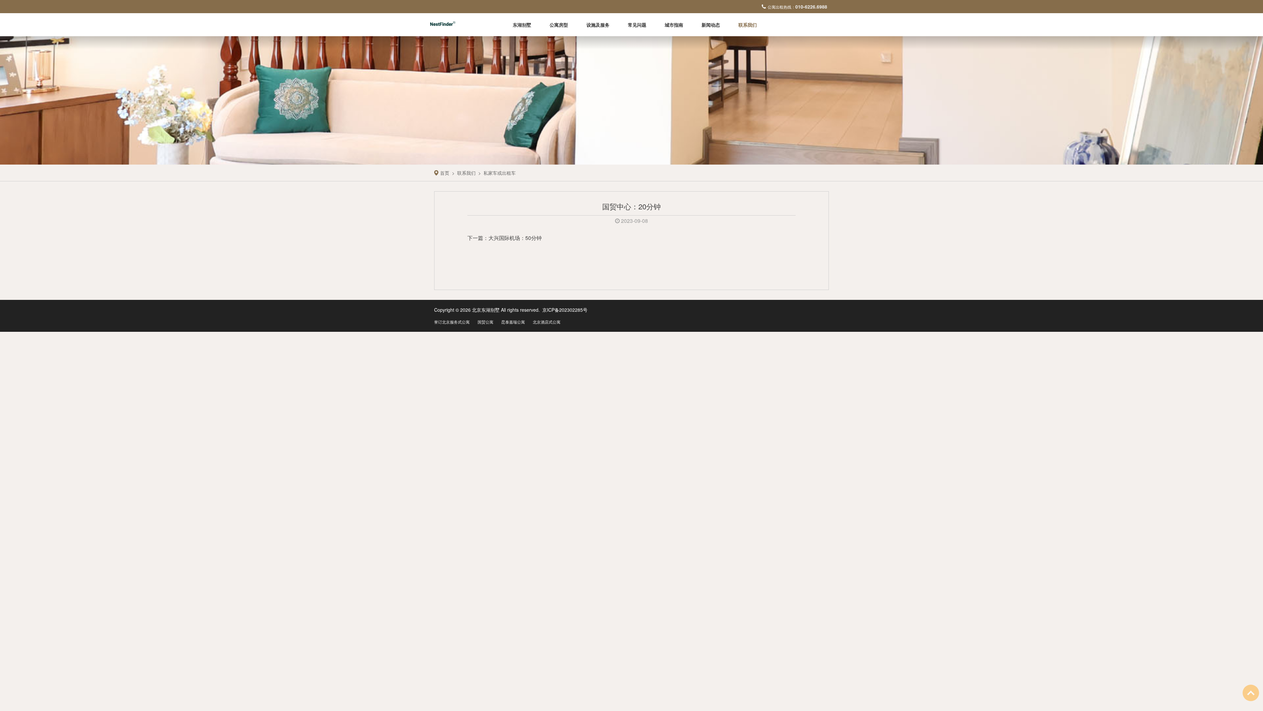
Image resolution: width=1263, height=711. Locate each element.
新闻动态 (711, 24)
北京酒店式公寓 (546, 322)
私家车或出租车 (499, 173)
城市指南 (674, 24)
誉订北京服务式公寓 (452, 322)
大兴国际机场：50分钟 (515, 238)
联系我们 (747, 24)
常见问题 (637, 24)
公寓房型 (559, 24)
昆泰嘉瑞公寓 (513, 322)
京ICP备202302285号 (564, 309)
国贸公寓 (485, 322)
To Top (1251, 693)
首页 (444, 173)
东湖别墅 (522, 24)
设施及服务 (597, 24)
